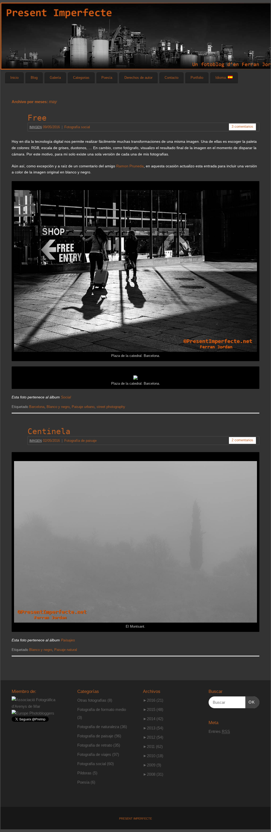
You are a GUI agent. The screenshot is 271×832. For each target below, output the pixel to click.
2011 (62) (153, 746)
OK (250, 702)
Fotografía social (77, 127)
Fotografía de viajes (94, 754)
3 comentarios (242, 126)
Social (66, 397)
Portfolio (197, 78)
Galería (55, 78)
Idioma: (221, 78)
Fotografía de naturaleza (98, 726)
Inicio (14, 78)
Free (37, 117)
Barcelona (36, 407)
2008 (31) (153, 774)
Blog (34, 78)
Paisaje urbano (83, 407)
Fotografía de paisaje (80, 441)
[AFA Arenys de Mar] (37, 706)
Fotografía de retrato (94, 745)
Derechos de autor (138, 78)
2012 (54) (153, 737)
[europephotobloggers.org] (33, 713)
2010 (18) (153, 755)
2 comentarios (242, 440)
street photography (111, 407)
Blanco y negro (58, 407)
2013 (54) (153, 728)
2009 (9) (152, 765)
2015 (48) (153, 709)
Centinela (49, 431)
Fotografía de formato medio (101, 709)
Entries (219, 731)
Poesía (106, 78)
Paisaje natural (65, 650)
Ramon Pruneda (130, 166)
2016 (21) (153, 700)
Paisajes (68, 640)
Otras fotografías (91, 700)
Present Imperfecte (135, 818)
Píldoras (84, 773)
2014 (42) (153, 718)
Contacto (171, 78)
